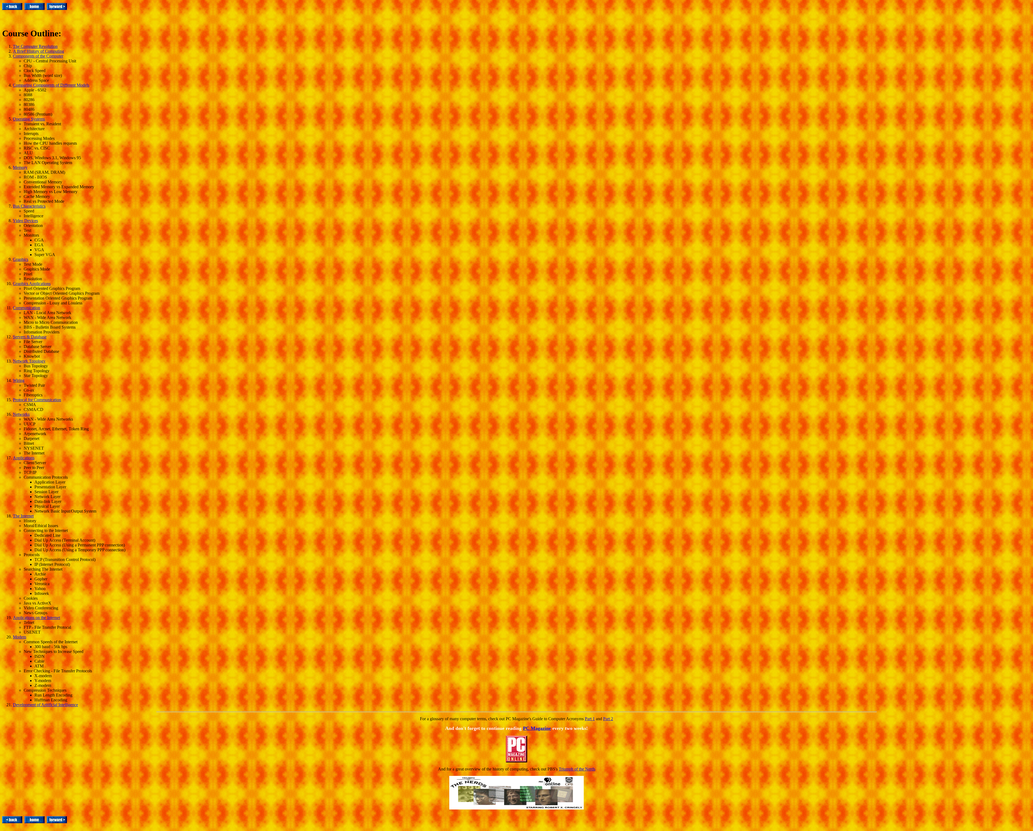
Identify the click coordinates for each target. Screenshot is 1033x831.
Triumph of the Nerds (577, 769)
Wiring (18, 380)
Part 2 (608, 718)
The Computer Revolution (35, 46)
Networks (21, 414)
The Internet (23, 516)
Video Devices (25, 220)
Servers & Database (30, 337)
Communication (26, 308)
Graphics (20, 259)
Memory (20, 167)
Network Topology (29, 361)
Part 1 (590, 718)
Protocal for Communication (37, 399)
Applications (23, 458)
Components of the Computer (38, 56)
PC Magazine (537, 728)
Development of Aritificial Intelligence (45, 704)
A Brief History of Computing (38, 51)
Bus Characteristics (29, 206)
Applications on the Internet (36, 617)
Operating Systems (29, 119)
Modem (19, 637)
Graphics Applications (32, 283)
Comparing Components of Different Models (51, 85)
